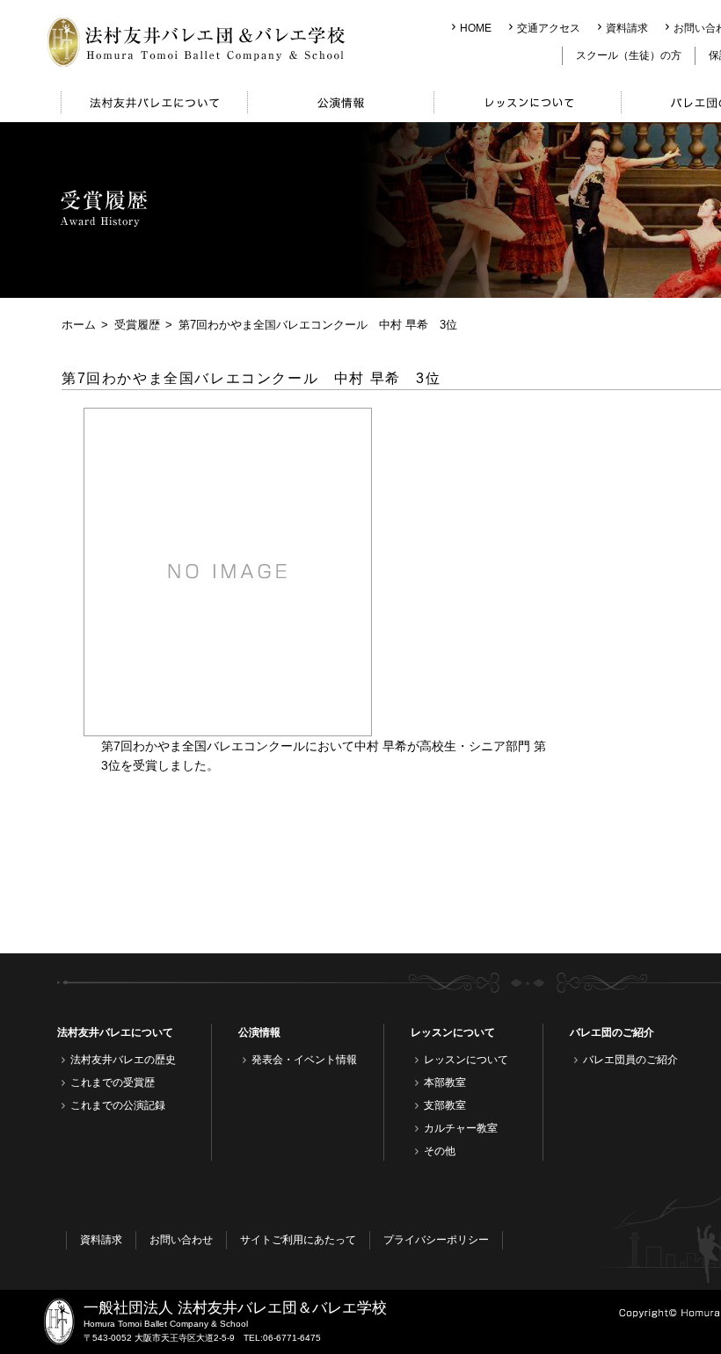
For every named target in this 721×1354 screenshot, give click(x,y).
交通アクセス (548, 28)
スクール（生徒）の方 (628, 55)
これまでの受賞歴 (112, 1082)
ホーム (79, 324)
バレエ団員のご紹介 (630, 1060)
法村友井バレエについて (115, 1032)
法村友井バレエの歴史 (123, 1060)
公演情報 (259, 1032)
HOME (476, 28)
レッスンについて (453, 1032)
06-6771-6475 (292, 1338)
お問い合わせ (181, 1240)
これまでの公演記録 (117, 1105)
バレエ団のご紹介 (612, 1032)
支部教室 (445, 1105)
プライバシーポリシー (436, 1240)
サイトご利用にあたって (298, 1240)
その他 (439, 1151)
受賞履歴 (137, 324)
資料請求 (627, 28)
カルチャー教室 (461, 1128)
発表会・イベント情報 (304, 1060)
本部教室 (445, 1082)
